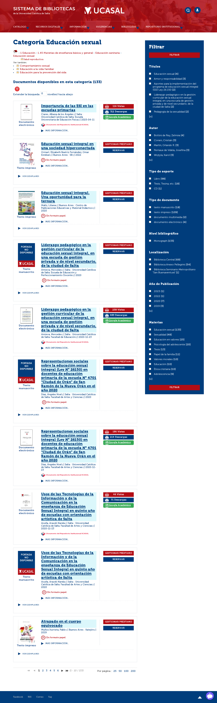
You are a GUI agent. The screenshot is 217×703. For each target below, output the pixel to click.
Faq (50, 697)
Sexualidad (160, 335)
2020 (157, 301)
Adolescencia (162, 374)
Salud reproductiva (33, 59)
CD (156, 189)
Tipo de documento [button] (164, 200)
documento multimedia (168, 217)
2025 (157, 291)
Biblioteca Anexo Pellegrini (170, 264)
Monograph (161, 241)
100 (126, 671)
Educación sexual (23, 56)
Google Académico (120, 117)
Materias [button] (156, 322)
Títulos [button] (154, 66)
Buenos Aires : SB (62, 155)
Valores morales (163, 359)
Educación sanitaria (107, 53)
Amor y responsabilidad (168, 79)
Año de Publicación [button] (164, 284)
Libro (157, 179)
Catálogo (19, 27)
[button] (150, 117)
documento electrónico (168, 222)
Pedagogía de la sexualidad (169, 112)
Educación (160, 364)
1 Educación (27, 53)
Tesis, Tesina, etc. (164, 184)
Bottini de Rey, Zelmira (167, 135)
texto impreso (162, 212)
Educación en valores (167, 339)
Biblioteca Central (164, 260)
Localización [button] (159, 252)
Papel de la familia (164, 354)
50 (120, 671)
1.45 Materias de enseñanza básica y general (65, 53)
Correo (40, 697)
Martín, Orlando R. (164, 145)
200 (133, 671)
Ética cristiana (162, 369)
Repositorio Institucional (163, 27)
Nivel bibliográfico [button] (163, 233)
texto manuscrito (164, 207)
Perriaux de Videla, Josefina (170, 150)
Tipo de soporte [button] (161, 171)
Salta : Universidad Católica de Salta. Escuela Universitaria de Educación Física (62, 117)
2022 (157, 296)
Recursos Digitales (48, 27)
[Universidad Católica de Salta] (104, 10)
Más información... (57, 131)
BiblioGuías (128, 27)
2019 (157, 306)
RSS (29, 697)
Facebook (18, 697)
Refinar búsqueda (17, 89)
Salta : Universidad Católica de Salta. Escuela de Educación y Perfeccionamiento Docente (68, 272)
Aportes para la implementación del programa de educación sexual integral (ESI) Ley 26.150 (175, 87)
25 (114, 671)
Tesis (157, 349)
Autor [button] (153, 128)
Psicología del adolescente (170, 344)
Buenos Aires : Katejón (81, 630)
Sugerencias (104, 27)
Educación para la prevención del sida (43, 72)
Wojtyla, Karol (162, 155)
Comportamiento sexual (35, 66)
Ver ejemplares (30, 176)
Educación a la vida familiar (37, 69)
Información (78, 27)
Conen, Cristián (163, 140)
